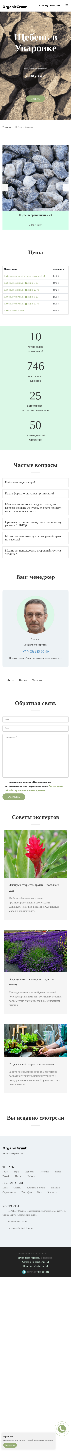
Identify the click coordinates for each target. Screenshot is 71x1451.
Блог (39, 1192)
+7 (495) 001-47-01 (49, 5)
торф (27, 1258)
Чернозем (29, 1171)
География (26, 1192)
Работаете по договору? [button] (20, 482)
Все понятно (10, 1445)
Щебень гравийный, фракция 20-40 (21, 290)
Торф (16, 1171)
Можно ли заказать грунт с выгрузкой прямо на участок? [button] (33, 538)
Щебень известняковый (15, 310)
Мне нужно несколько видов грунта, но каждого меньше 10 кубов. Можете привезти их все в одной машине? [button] (33, 508)
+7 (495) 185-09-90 (35, 651)
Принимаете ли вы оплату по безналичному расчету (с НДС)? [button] (33, 523)
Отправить (14, 796)
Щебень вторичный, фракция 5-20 (21, 297)
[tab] (35, 482)
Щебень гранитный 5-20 (35, 215)
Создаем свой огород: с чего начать (31, 1064)
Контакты (52, 1192)
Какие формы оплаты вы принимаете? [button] (29, 493)
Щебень (31, 1176)
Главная (6, 127)
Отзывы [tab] (37, 680)
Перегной (44, 1171)
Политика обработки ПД (35, 1266)
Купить (35, 98)
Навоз (58, 1171)
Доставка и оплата (36, 1187)
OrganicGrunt (14, 6)
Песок (18, 1176)
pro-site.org (43, 1272)
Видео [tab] (23, 680)
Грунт (5, 1171)
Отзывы (17, 1187)
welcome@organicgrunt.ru (20, 1228)
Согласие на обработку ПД (35, 1262)
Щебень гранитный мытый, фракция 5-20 (24, 276)
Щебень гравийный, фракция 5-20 (21, 283)
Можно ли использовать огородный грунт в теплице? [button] (33, 552)
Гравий (6, 1176)
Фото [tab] (10, 680)
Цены (5, 1187)
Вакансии (55, 1187)
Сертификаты (9, 1192)
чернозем (35, 1258)
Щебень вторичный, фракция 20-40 (21, 303)
